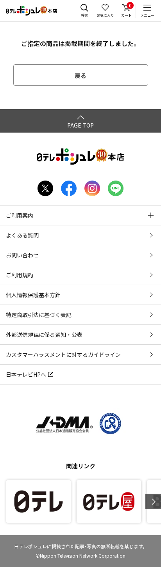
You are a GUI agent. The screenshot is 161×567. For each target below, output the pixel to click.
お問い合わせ (22, 255)
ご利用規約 (19, 275)
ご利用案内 (19, 215)
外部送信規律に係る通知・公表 (44, 334)
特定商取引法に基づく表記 (39, 315)
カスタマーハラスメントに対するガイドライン (63, 354)
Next (153, 501)
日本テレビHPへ (26, 374)
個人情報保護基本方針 (33, 295)
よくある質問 (22, 235)
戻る (80, 75)
